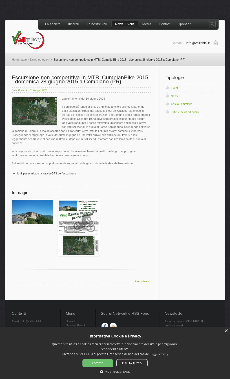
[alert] (115, 353)
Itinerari (73, 24)
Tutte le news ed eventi (185, 112)
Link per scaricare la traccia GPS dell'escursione (46, 173)
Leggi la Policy (159, 354)
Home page (19, 59)
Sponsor (184, 24)
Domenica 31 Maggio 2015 (32, 90)
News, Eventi (125, 24)
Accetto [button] (98, 363)
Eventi (175, 88)
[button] (115, 371)
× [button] (226, 331)
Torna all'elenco (143, 281)
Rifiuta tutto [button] (132, 363)
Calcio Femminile (181, 104)
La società (52, 24)
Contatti (164, 24)
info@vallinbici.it (31, 321)
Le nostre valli (97, 24)
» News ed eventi (38, 59)
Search (212, 24)
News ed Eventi (75, 325)
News (174, 96)
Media (146, 24)
